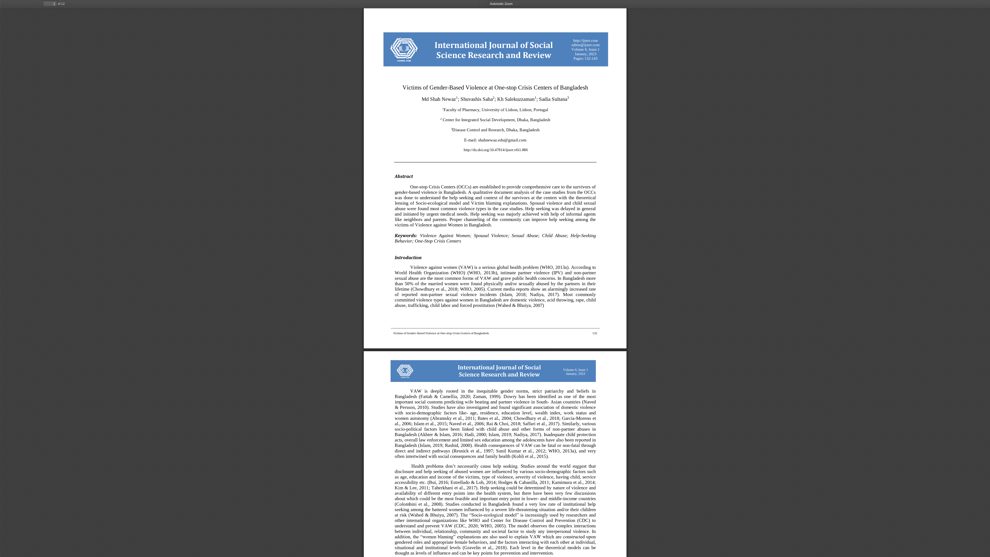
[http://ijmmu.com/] (585, 40)
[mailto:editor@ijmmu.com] (585, 45)
